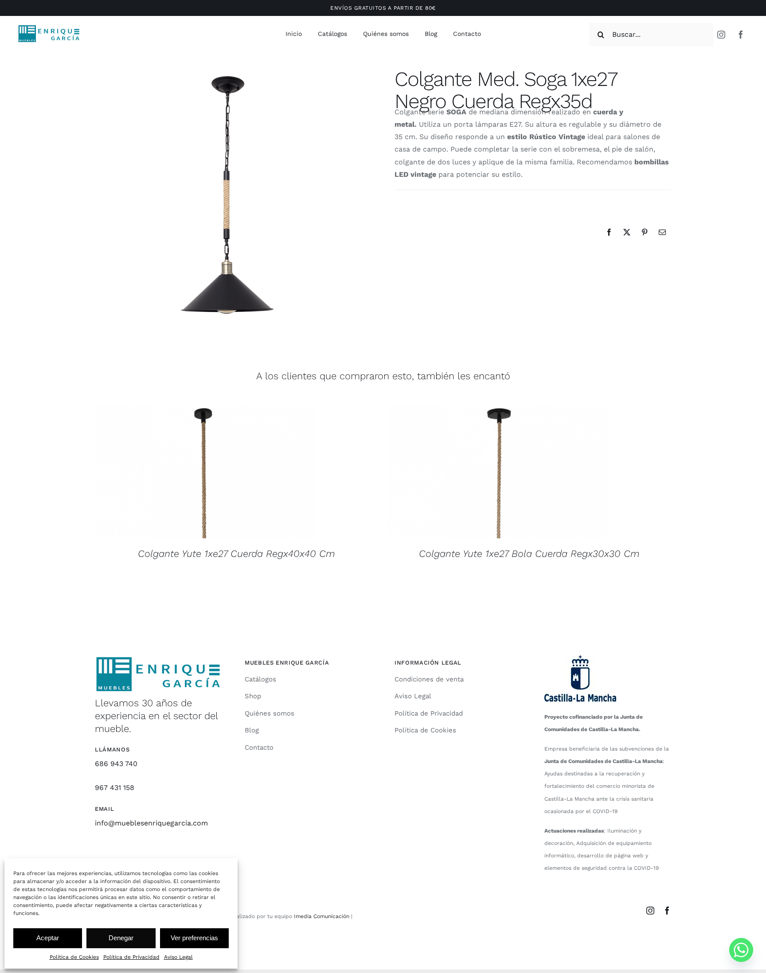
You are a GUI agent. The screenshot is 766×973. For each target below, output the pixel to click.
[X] (627, 232)
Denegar (121, 938)
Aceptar (47, 938)
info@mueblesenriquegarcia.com (151, 823)
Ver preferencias (194, 938)
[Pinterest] (644, 232)
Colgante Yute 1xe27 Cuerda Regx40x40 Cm (236, 553)
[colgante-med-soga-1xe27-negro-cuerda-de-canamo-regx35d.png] (227, 197)
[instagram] (721, 34)
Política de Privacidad (131, 957)
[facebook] (740, 34)
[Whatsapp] (741, 950)
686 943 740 (116, 763)
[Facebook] (609, 232)
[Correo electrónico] (662, 232)
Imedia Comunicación (320, 916)
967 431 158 (114, 787)
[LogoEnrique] (49, 27)
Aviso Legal (178, 957)
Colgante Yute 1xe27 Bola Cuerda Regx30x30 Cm (529, 553)
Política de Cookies (74, 957)
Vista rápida (205, 473)
